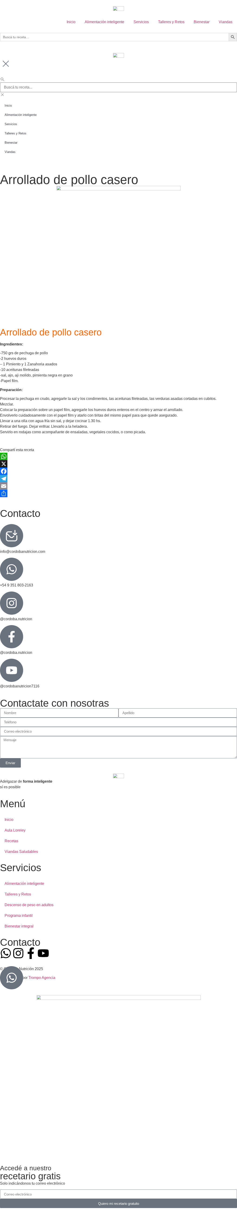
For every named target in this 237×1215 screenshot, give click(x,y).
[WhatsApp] (118, 456)
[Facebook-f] (31, 953)
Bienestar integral (19, 926)
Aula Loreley (15, 830)
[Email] (118, 486)
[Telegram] (118, 478)
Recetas (11, 841)
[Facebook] (118, 471)
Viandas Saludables (21, 852)
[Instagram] (18, 953)
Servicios (141, 22)
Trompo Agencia (41, 978)
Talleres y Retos (171, 22)
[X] (118, 464)
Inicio (71, 22)
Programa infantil (19, 916)
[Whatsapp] (6, 953)
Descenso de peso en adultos (29, 905)
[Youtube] (43, 953)
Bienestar (201, 22)
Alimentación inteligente (104, 22)
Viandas (225, 22)
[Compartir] (118, 493)
